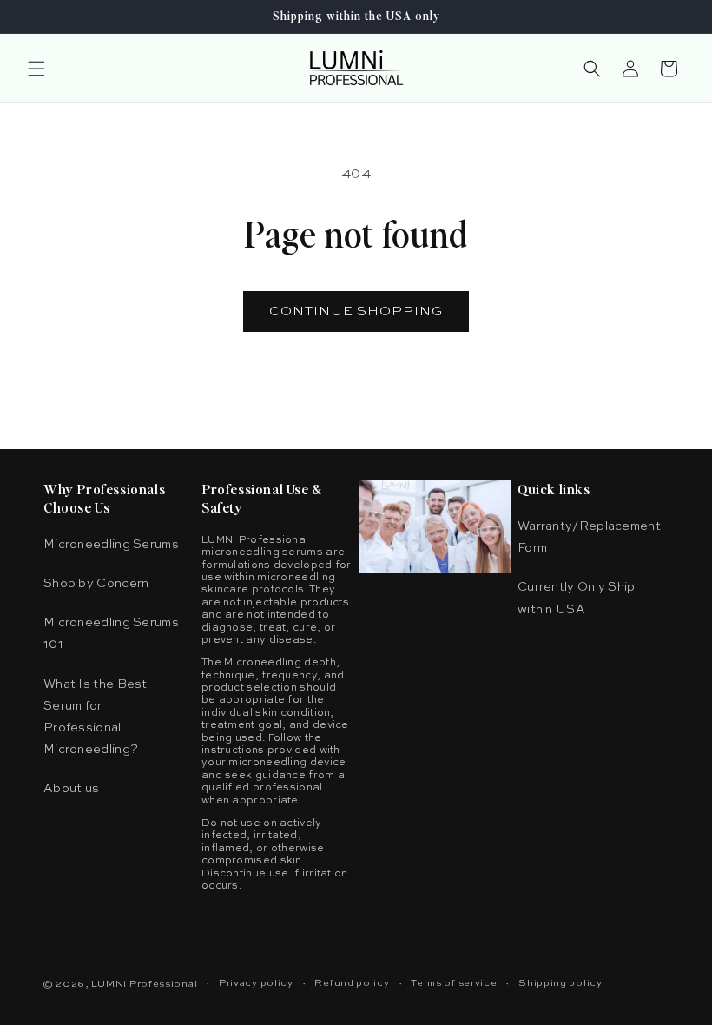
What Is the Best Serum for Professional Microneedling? (95, 717)
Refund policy (351, 984)
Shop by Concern (96, 584)
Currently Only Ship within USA (577, 598)
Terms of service (454, 984)
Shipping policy (560, 984)
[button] (36, 69)
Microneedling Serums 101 (111, 634)
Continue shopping (356, 311)
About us (71, 789)
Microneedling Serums (111, 545)
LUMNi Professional (144, 984)
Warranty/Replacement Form (589, 537)
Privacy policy (256, 984)
